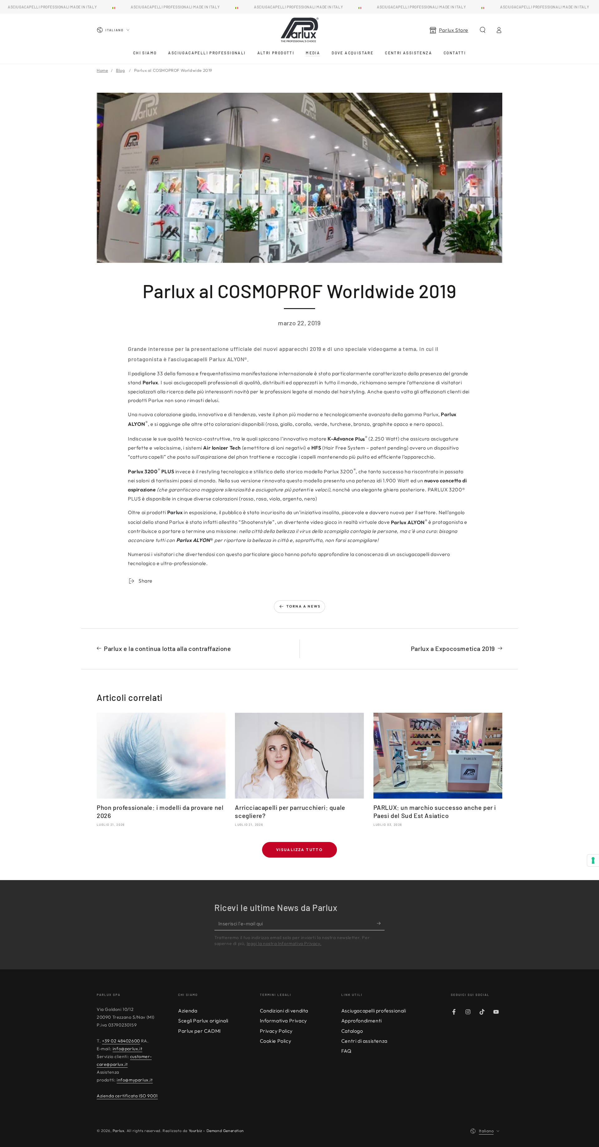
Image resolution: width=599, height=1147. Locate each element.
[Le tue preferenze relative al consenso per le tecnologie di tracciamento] (593, 860)
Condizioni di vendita (284, 1010)
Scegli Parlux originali (203, 1020)
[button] (483, 30)
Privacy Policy (276, 1031)
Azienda (187, 1010)
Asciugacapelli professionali (373, 1010)
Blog (120, 70)
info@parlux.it (127, 1048)
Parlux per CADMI (199, 1031)
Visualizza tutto (299, 849)
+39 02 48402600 (121, 1041)
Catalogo (352, 1031)
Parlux (118, 1130)
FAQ (346, 1051)
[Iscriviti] (381, 923)
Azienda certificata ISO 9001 (127, 1096)
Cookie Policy (275, 1041)
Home (102, 70)
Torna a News (303, 606)
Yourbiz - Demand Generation (216, 1130)
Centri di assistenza (364, 1041)
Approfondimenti (361, 1020)
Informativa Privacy (283, 1020)
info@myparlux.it (135, 1080)
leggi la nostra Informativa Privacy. (284, 943)
